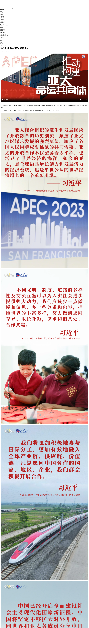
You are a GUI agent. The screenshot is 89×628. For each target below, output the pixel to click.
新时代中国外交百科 (4, 35)
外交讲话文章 (2, 14)
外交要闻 (2, 12)
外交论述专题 (2, 16)
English (1, 43)
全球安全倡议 (2, 30)
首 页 (1, 11)
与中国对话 (2, 38)
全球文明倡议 (2, 32)
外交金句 (2, 17)
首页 (1, 45)
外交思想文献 (2, 21)
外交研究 (2, 22)
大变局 (1, 27)
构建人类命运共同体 (4, 25)
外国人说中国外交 (3, 37)
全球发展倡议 (2, 29)
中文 (1, 42)
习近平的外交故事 (3, 34)
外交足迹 (2, 19)
